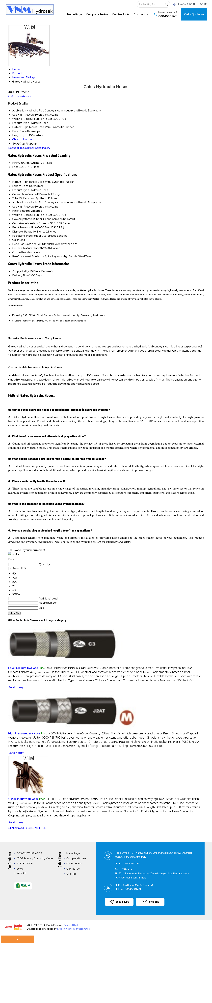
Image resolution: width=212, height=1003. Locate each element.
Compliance (19, 223)
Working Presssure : (46, 672)
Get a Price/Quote (19, 96)
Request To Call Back (21, 147)
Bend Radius (20, 244)
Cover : (104, 672)
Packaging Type (22, 235)
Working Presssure (23, 214)
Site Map (71, 873)
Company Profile (97, 14)
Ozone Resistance (23, 252)
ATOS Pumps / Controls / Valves (35, 858)
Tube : (166, 672)
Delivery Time (20, 275)
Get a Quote (192, 14)
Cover (16, 219)
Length (16, 186)
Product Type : (82, 680)
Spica (20, 868)
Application (19, 202)
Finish (15, 210)
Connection (19, 194)
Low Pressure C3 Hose (23, 668)
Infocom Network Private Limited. (73, 928)
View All (21, 873)
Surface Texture (22, 248)
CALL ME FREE (37, 828)
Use (14, 206)
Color (15, 239)
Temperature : (176, 680)
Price (15, 167)
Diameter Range (22, 231)
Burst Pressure (21, 227)
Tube (15, 198)
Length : (126, 676)
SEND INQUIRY (17, 828)
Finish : (180, 733)
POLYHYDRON (25, 863)
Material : (143, 741)
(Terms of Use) (71, 925)
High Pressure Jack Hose (24, 733)
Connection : (133, 680)
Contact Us (141, 14)
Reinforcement (21, 256)
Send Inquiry (42, 147)
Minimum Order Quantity (27, 162)
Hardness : (42, 680)
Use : (143, 668)
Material (17, 181)
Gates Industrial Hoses (23, 799)
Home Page (74, 14)
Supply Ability (20, 271)
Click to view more (23, 139)
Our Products (121, 14)
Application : (59, 676)
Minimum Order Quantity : (84, 668)
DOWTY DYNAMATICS (29, 853)
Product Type (20, 190)
